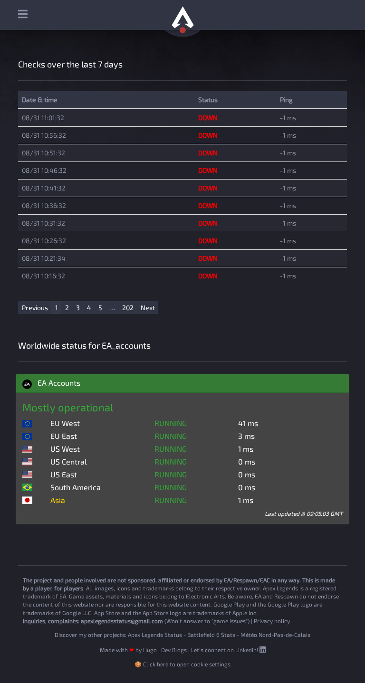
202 (128, 308)
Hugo (150, 649)
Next (148, 308)
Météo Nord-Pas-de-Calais (275, 634)
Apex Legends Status (155, 634)
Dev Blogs (174, 649)
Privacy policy (272, 620)
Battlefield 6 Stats (211, 634)
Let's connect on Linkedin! (225, 649)
